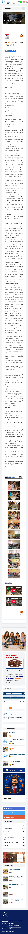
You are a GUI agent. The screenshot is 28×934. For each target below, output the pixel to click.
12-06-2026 (18, 13)
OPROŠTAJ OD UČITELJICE (14, 747)
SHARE (13, 50)
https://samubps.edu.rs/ (15, 927)
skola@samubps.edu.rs (14, 925)
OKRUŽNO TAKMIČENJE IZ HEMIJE (17, 754)
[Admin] (14, 784)
